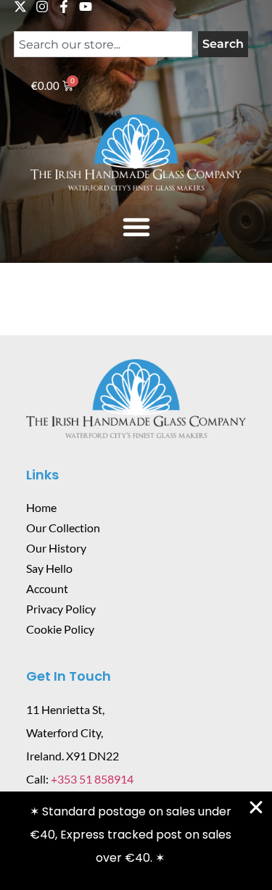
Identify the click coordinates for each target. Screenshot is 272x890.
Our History (56, 548)
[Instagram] (42, 6)
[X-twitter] (20, 6)
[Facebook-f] (63, 6)
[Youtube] (85, 6)
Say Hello (49, 568)
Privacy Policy (61, 609)
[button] (136, 226)
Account (47, 588)
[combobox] (103, 44)
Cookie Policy (60, 629)
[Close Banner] (256, 807)
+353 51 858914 (92, 779)
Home (41, 507)
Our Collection (63, 527)
